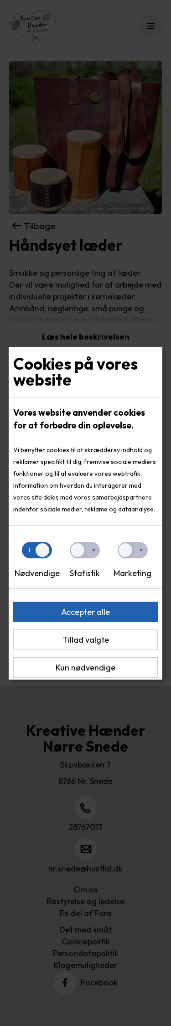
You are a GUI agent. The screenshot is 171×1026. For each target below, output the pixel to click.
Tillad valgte (85, 639)
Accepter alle (85, 612)
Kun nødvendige (85, 667)
